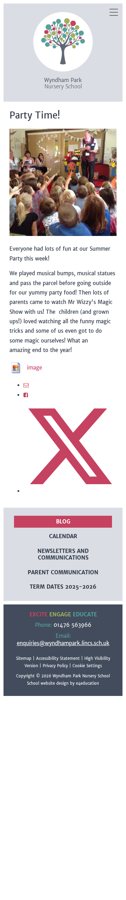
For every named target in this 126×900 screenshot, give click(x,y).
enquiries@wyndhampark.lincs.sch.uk (63, 643)
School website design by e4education (63, 683)
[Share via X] (70, 491)
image (34, 367)
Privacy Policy (55, 665)
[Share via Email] (26, 385)
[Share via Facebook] (25, 395)
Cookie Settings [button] (87, 665)
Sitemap (23, 658)
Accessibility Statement (58, 658)
